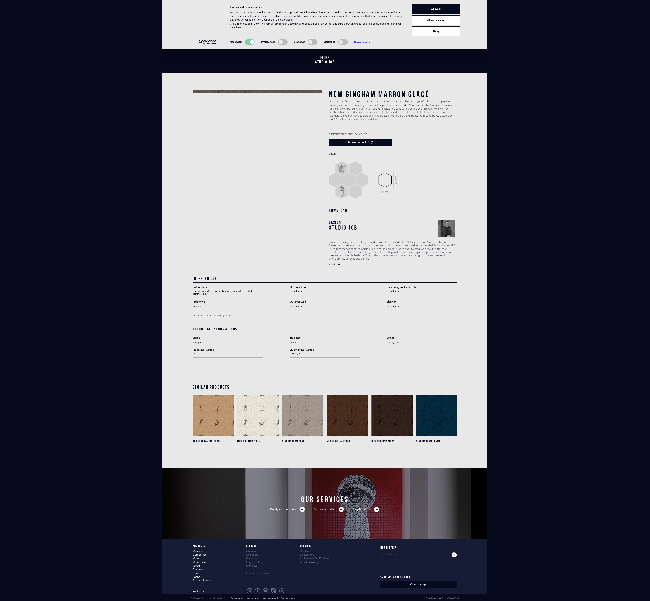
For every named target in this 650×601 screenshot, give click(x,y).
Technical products (204, 580)
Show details (362, 42)
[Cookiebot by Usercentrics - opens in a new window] (207, 42)
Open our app (418, 584)
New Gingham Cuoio (338, 441)
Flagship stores (255, 562)
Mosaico (198, 551)
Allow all (436, 8)
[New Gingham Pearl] (302, 415)
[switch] (283, 42)
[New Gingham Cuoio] (347, 415)
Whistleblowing (309, 562)
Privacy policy (236, 598)
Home (196, 573)
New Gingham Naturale (207, 441)
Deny (436, 31)
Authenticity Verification (314, 558)
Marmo (197, 558)
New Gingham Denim (428, 441)
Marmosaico (200, 562)
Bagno (196, 577)
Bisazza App (307, 555)
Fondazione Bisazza (257, 573)
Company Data (288, 598)
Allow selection (436, 20)
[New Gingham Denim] (436, 415)
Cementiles (200, 555)
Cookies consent (270, 598)
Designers (252, 555)
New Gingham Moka (382, 441)
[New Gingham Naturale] (213, 415)
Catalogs (251, 558)
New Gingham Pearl (294, 441)
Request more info (359, 142)
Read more (335, 265)
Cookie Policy (252, 598)
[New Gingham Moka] (392, 415)
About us (251, 551)
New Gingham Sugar (249, 441)
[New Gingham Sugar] (258, 415)
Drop (438, 598)
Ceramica (198, 569)
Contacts (251, 566)
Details (213, 454)
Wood (196, 566)
